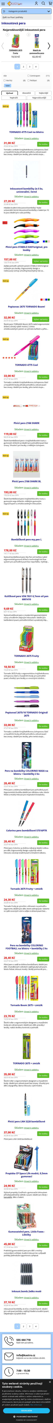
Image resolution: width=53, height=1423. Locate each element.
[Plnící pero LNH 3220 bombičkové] (26, 1117)
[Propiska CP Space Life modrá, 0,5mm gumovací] (26, 1170)
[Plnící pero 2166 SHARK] (26, 407)
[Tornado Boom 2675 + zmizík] (26, 1000)
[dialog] (26, 1401)
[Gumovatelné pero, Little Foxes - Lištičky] (26, 1228)
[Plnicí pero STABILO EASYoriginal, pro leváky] (26, 244)
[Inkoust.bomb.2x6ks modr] (26, 1287)
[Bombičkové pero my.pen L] (26, 535)
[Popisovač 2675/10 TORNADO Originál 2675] (26, 707)
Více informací (36, 1405)
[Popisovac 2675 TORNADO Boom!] (26, 302)
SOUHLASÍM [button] (26, 1410)
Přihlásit (36, 3)
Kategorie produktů (18, 11)
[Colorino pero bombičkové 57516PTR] (27, 826)
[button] (26, 1416)
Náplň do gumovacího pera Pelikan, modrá (37, 53)
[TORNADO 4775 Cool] (26, 360)
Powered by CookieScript (26, 1420)
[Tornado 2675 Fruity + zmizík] (27, 884)
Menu (3, 4)
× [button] (50, 1382)
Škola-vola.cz (14, 3)
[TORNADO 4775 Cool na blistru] (26, 127)
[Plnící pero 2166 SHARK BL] (26, 476)
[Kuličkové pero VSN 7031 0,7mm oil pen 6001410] (26, 593)
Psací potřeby (16, 17)
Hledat (43, 3)
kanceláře (8, 1197)
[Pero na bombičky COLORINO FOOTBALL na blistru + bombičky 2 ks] (27, 942)
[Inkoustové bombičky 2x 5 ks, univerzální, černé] (26, 185)
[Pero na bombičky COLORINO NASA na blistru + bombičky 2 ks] (26, 767)
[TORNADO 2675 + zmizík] (26, 1059)
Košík (50, 3)
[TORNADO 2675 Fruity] (15, 41)
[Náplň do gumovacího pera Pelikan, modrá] (37, 41)
